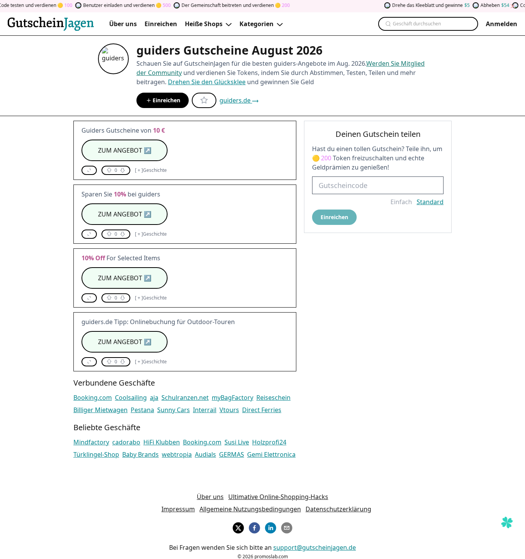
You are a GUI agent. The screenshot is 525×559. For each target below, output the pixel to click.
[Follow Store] (204, 100)
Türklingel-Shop (96, 454)
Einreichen (166, 100)
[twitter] (238, 527)
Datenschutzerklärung (338, 509)
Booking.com (92, 397)
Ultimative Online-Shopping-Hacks (278, 496)
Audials (205, 454)
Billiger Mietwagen (100, 410)
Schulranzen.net (185, 397)
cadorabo (126, 442)
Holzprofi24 (269, 442)
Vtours (229, 410)
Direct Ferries (261, 410)
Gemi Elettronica (271, 454)
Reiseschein (273, 397)
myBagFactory (232, 397)
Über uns (210, 496)
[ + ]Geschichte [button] (151, 170)
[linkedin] (270, 527)
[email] (286, 527)
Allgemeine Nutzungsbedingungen (250, 509)
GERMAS (231, 454)
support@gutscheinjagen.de (314, 547)
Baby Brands (140, 454)
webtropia (177, 454)
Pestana (142, 410)
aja (154, 397)
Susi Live (236, 442)
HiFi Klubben (161, 442)
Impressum (178, 509)
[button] (89, 170)
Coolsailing (131, 397)
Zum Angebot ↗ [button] (124, 150)
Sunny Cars (173, 410)
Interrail (204, 410)
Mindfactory (91, 442)
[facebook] (254, 527)
